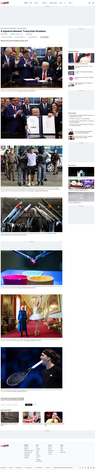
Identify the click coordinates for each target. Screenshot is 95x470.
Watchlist (50, 452)
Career (61, 450)
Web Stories (72, 165)
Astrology (38, 459)
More (70, 3)
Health (61, 446)
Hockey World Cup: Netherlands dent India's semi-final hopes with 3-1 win (81, 116)
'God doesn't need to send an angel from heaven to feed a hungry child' (81, 125)
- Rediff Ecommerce (28, 452)
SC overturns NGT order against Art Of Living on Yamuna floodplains (81, 121)
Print (36, 404)
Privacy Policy (19, 467)
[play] (81, 171)
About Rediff (3, 467)
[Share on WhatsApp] (80, 468)
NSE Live (50, 448)
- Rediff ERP (26, 457)
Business (38, 448)
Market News (51, 450)
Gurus (60, 3)
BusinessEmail (53, 3)
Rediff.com (59, 467)
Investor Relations (38, 467)
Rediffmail (26, 446)
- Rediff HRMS (27, 454)
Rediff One (26, 448)
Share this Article (33, 37)
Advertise (11, 467)
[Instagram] (88, 468)
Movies (37, 450)
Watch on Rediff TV (20, 37)
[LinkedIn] (93, 468)
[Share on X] (83, 468)
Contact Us (48, 467)
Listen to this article (7, 37)
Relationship (63, 452)
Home (26, 3)
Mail (31, 3)
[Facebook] (85, 468)
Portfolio (50, 454)
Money (44, 3)
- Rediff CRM (26, 455)
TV (65, 3)
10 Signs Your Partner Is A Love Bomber (79, 118)
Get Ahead (38, 455)
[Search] (89, 3)
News (36, 3)
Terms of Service (28, 467)
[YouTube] (91, 468)
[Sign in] (93, 3)
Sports (37, 452)
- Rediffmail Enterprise (28, 450)
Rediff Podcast (39, 461)
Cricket (37, 454)
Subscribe (28, 404)
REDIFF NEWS (5, 34)
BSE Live (50, 446)
